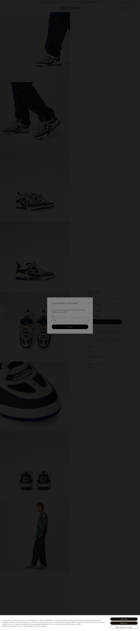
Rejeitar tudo (123, 623)
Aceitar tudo (124, 619)
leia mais (44, 626)
